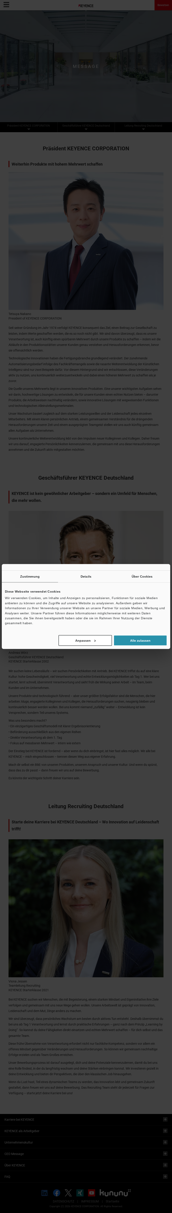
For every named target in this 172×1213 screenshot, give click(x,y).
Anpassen (83, 640)
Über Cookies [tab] (142, 576)
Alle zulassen (140, 640)
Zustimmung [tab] (30, 576)
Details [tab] (86, 576)
